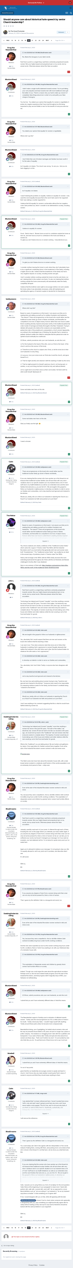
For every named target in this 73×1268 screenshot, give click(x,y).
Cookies (41, 1265)
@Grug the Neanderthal (28, 1200)
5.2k (12, 735)
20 (29, 40)
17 (18, 40)
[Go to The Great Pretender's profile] (5, 32)
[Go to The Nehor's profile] (11, 522)
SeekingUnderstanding (11, 718)
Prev (7, 40)
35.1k (12, 532)
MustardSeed (11, 79)
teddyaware (11, 299)
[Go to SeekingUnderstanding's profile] (11, 725)
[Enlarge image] (25, 754)
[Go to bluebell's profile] (11, 1060)
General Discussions (27, 33)
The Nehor (10, 516)
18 (22, 40)
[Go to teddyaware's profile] (11, 305)
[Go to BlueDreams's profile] (11, 815)
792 (12, 66)
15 (12, 40)
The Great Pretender (18, 31)
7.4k (12, 825)
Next (47, 40)
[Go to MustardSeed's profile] (11, 86)
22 (35, 40)
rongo (42, 1093)
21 (32, 40)
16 (15, 40)
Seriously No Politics (35, 3)
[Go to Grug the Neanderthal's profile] (11, 56)
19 (25, 40)
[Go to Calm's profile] (11, 468)
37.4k (12, 1070)
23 (39, 40)
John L (11, 581)
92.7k (12, 478)
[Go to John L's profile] (11, 587)
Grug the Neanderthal (11, 49)
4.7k (12, 315)
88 (12, 597)
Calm (11, 462)
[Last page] (51, 40)
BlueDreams (44, 52)
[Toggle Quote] (23, 52)
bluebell (11, 1053)
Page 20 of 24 (59, 40)
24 (43, 40)
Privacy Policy (33, 1265)
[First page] (4, 40)
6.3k (12, 96)
